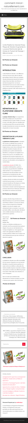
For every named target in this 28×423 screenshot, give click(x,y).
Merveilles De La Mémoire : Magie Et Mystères (14, 395)
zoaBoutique (19, 402)
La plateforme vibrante (8, 165)
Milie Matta (19, 55)
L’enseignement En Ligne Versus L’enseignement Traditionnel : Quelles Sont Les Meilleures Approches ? (14, 378)
